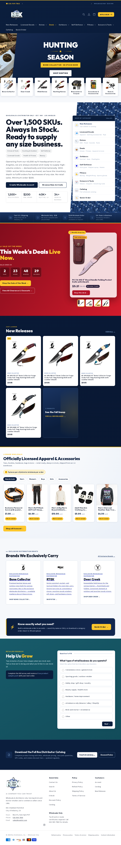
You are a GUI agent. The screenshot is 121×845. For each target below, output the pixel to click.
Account (98, 782)
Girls (52, 479)
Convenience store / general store (79, 670)
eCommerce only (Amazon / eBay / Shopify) (82, 703)
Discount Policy (107, 755)
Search (51, 787)
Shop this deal (81, 293)
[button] (28, 24)
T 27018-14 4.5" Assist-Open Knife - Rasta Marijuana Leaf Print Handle (92, 281)
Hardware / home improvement (78, 696)
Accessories (63, 479)
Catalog (52, 805)
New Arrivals (10, 479)
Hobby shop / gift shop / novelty (78, 683)
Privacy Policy (77, 782)
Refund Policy (77, 787)
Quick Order (101, 627)
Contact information (108, 835)
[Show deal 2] (89, 303)
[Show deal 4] (105, 303)
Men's (22, 479)
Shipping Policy (78, 791)
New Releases (100, 791)
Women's (32, 479)
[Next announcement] (91, 3)
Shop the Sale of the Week (15, 283)
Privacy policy (68, 835)
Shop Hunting (60, 73)
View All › (109, 118)
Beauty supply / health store (77, 690)
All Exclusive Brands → (106, 556)
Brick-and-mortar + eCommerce (78, 710)
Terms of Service (78, 796)
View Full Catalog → (87, 755)
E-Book (52, 796)
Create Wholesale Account (21, 185)
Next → (107, 724)
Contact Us (53, 782)
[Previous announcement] (22, 3)
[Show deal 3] (97, 303)
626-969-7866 (14, 4)
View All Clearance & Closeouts (17, 291)
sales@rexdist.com (20, 820)
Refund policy (56, 835)
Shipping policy (93, 835)
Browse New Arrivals (52, 185)
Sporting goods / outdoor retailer (79, 676)
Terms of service (80, 835)
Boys (43, 479)
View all (110, 332)
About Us (52, 791)
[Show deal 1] (80, 303)
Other (68, 716)
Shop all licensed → (15, 528)
